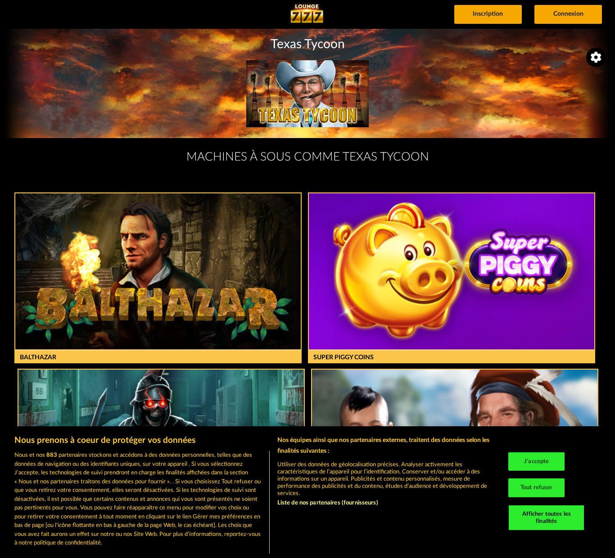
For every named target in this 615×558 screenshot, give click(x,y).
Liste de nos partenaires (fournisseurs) (327, 503)
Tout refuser (536, 488)
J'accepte (536, 461)
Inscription (488, 14)
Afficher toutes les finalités (546, 517)
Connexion (568, 14)
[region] (307, 492)
